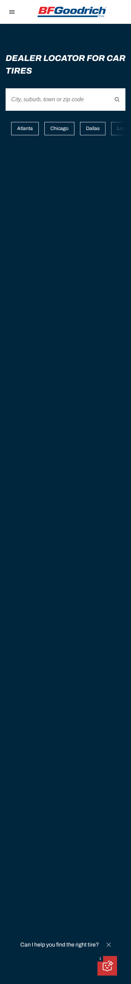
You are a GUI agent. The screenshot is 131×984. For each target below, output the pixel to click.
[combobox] (65, 99)
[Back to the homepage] (72, 12)
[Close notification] (109, 945)
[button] (100, 959)
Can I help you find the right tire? (59, 945)
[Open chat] (107, 966)
